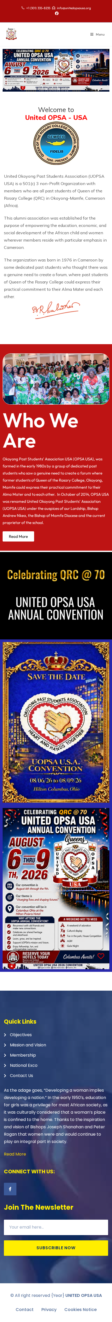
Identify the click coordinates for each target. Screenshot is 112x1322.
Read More (15, 1154)
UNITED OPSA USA (83, 1295)
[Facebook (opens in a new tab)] (56, 13)
